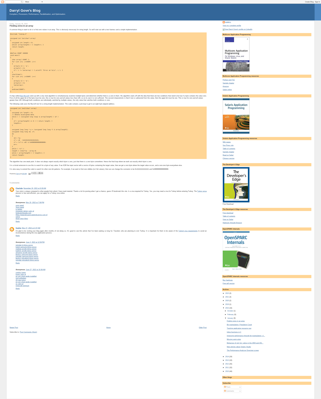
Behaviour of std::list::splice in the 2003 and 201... (245, 343)
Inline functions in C (234, 332)
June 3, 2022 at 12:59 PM (35, 242)
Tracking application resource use (239, 328)
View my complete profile (232, 26)
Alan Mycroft (24, 96)
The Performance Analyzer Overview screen (243, 350)
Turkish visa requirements (188, 231)
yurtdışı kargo (21, 272)
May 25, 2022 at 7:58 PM (35, 202)
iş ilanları (19, 209)
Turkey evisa (202, 191)
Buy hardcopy (228, 280)
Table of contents (229, 149)
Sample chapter (228, 83)
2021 (227, 297)
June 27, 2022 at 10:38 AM (35, 270)
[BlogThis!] (35, 173)
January (230, 318)
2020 (227, 300)
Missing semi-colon (234, 339)
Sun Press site (228, 145)
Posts (228, 387)
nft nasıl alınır (21, 280)
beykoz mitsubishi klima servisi (27, 258)
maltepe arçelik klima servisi (26, 249)
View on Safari (228, 219)
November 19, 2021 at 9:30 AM (34, 188)
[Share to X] (37, 173)
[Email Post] (29, 174)
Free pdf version (228, 283)
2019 (227, 304)
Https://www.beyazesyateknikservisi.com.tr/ (32, 215)
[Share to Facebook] (39, 173)
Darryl (228, 22)
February (230, 314)
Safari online (227, 90)
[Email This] (32, 173)
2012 (227, 364)
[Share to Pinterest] (42, 173)
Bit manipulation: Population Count (239, 325)
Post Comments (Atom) (28, 332)
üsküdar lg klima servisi (24, 245)
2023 (227, 293)
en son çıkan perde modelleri (26, 276)
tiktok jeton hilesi (22, 219)
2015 (227, 308)
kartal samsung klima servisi (26, 247)
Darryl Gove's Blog (25, 10)
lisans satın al (21, 274)
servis (18, 217)
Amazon (226, 86)
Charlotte (19, 188)
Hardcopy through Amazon (232, 223)
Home (108, 327)
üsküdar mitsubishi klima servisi (27, 260)
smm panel (20, 205)
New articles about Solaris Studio (239, 347)
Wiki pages (227, 142)
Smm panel (20, 207)
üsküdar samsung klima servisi (27, 256)
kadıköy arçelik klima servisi (26, 251)
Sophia (18, 228)
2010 (227, 371)
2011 (227, 367)
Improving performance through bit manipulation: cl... (246, 336)
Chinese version (228, 158)
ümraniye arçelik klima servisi (26, 253)
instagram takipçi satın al (25, 211)
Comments (230, 391)
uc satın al (19, 284)
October (230, 311)
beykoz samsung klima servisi (27, 254)
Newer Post (14, 327)
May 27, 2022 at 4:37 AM (31, 228)
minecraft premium (22, 286)
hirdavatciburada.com (23, 213)
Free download (228, 213)
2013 (227, 360)
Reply (18, 196)
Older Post (203, 327)
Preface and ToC (229, 80)
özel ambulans (21, 278)
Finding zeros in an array (236, 321)
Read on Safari (228, 155)
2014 (227, 357)
